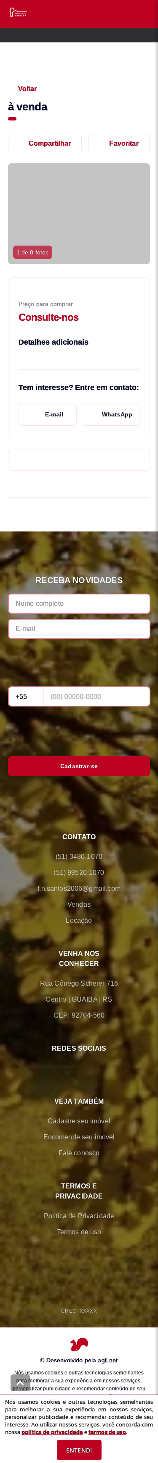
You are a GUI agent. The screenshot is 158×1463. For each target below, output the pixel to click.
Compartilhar (50, 143)
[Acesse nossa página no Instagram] (91, 1068)
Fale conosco (79, 1153)
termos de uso (107, 1432)
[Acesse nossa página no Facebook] (44, 1068)
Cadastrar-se (79, 766)
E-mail (54, 414)
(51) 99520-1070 (79, 872)
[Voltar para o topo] (20, 1382)
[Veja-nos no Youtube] (115, 1068)
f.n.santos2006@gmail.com (79, 888)
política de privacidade (52, 1432)
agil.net (108, 1360)
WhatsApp (117, 414)
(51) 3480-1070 (79, 856)
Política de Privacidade (79, 1216)
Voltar (27, 88)
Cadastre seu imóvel (79, 1121)
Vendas (79, 904)
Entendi (79, 1450)
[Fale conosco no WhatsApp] (67, 1068)
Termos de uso (79, 1231)
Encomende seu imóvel (79, 1137)
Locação (79, 920)
